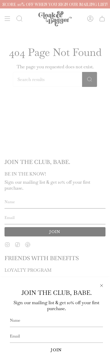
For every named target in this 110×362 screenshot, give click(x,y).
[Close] (101, 285)
